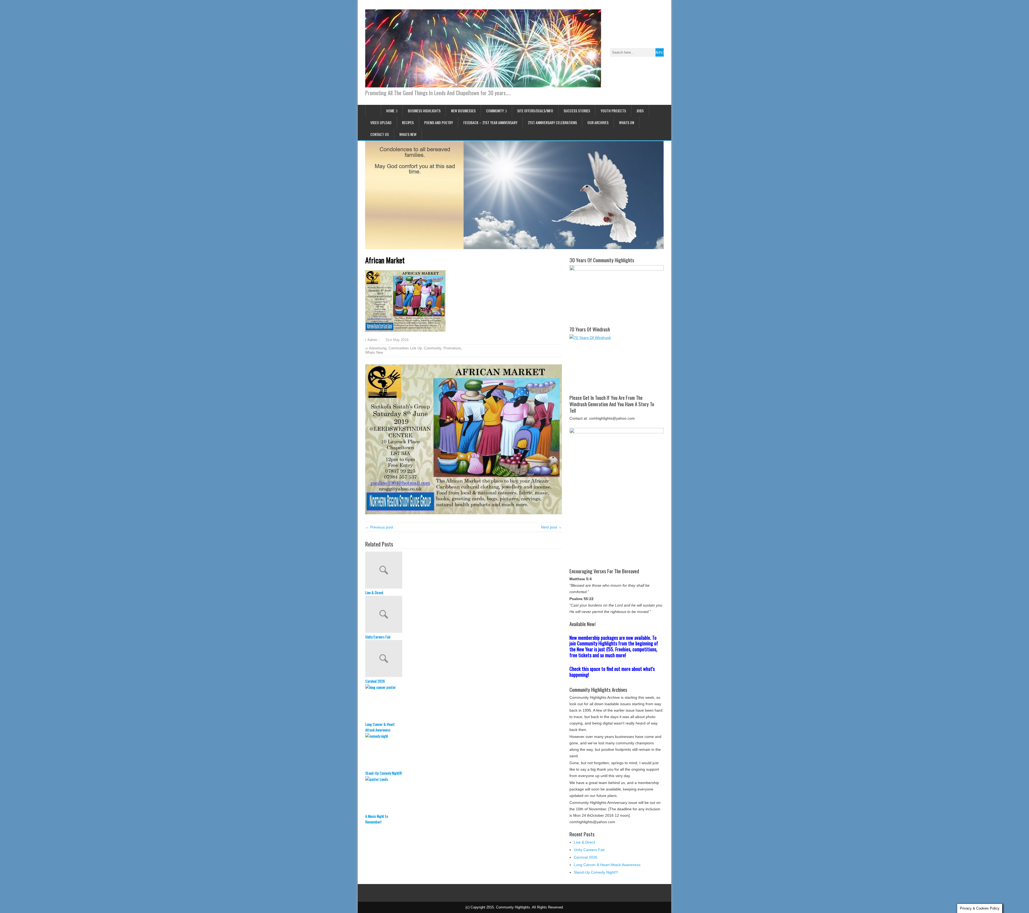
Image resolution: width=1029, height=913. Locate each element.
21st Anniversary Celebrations (552, 122)
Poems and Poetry (438, 122)
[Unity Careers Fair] (463, 615)
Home (390, 110)
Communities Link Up (405, 348)
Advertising (377, 348)
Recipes (408, 122)
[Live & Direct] (463, 571)
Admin (372, 340)
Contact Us (379, 134)
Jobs (640, 110)
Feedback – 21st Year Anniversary (490, 122)
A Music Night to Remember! (376, 819)
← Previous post (379, 527)
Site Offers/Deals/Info (535, 110)
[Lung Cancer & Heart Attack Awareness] (463, 702)
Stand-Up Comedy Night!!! (383, 773)
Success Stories (577, 110)
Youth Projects (613, 110)
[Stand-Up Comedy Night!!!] (463, 751)
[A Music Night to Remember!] (463, 794)
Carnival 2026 (375, 681)
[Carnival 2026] (463, 659)
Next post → (551, 527)
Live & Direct (374, 592)
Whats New (407, 134)
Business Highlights (424, 110)
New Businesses (463, 110)
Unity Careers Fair (378, 637)
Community (495, 110)
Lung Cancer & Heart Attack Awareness (380, 727)
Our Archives (598, 122)
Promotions (452, 348)
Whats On (626, 122)
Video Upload (381, 122)
